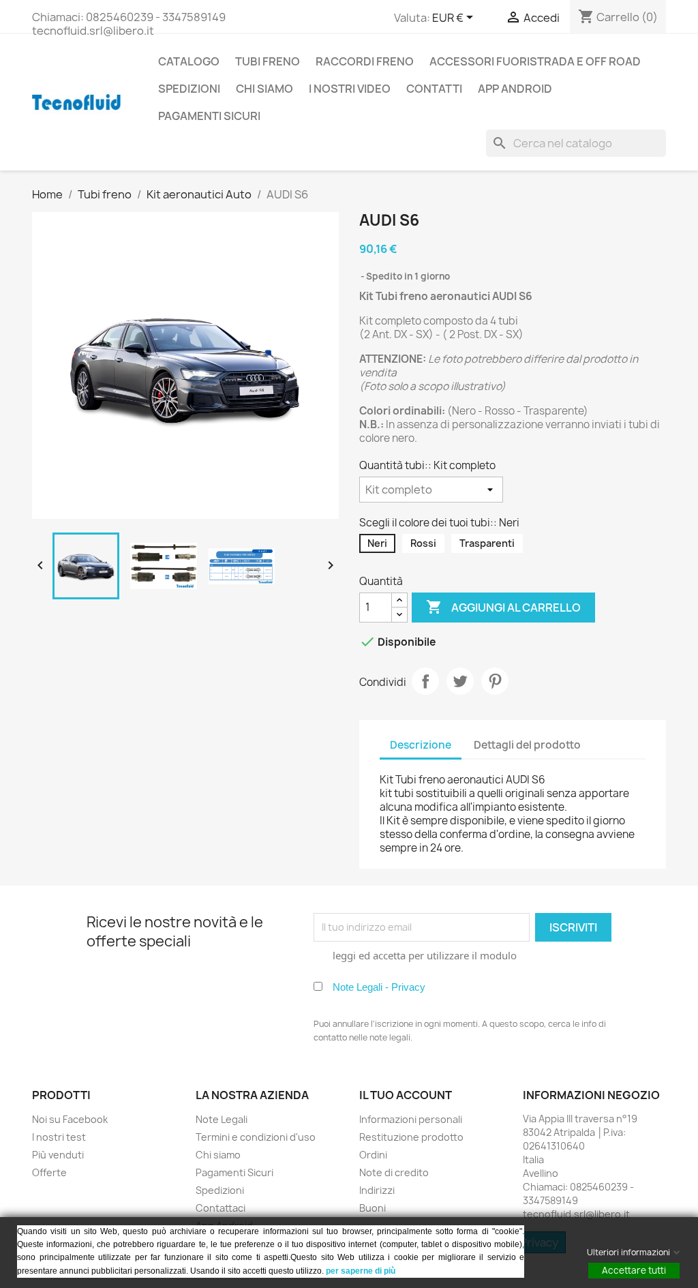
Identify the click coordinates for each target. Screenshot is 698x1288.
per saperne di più (361, 1271)
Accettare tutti (634, 1270)
